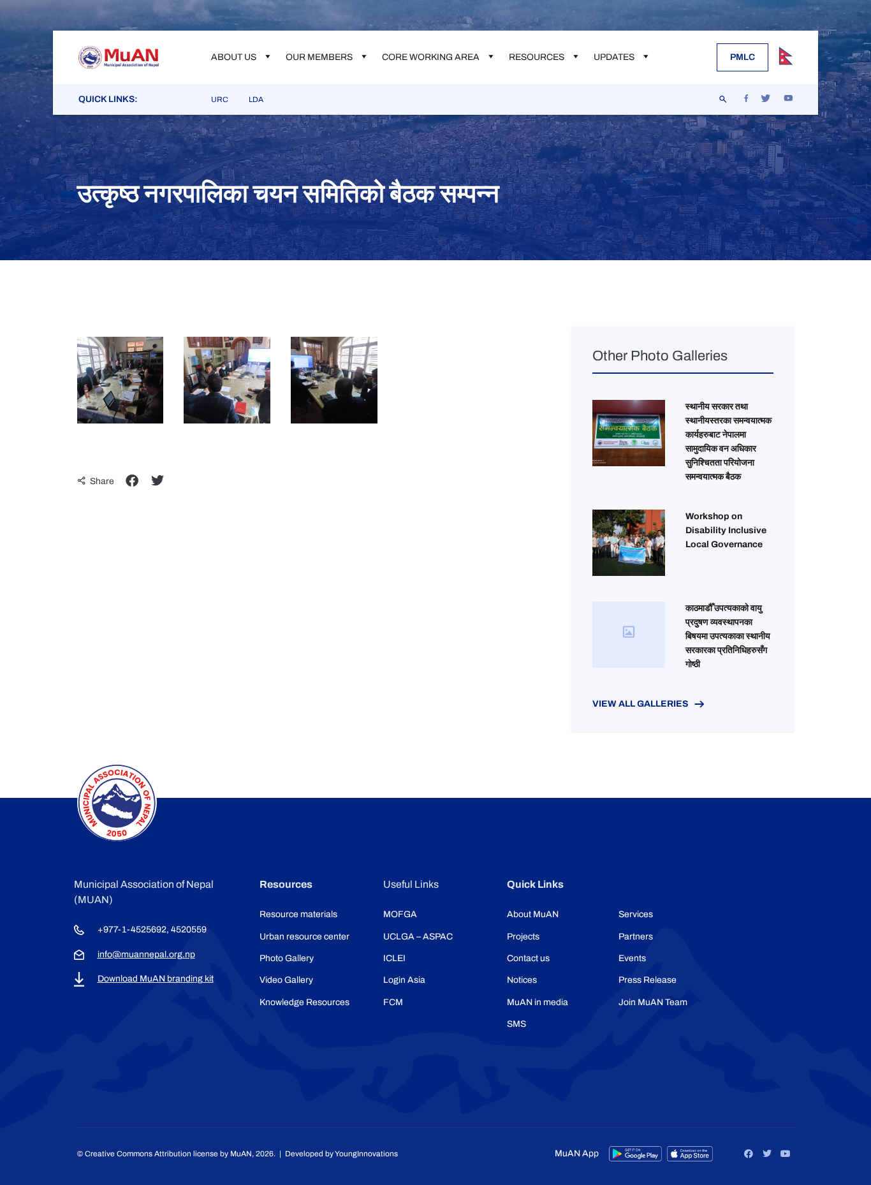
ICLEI (394, 958)
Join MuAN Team (652, 1002)
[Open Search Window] (723, 99)
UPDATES (614, 57)
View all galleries (640, 704)
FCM (393, 1002)
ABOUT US (233, 57)
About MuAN (533, 914)
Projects (523, 936)
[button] (132, 481)
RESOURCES (536, 57)
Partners (635, 936)
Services (635, 914)
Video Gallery (286, 980)
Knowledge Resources (304, 1002)
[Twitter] (767, 1154)
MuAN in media (537, 1002)
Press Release (647, 980)
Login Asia (404, 980)
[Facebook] (749, 1154)
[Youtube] (785, 1154)
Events (632, 958)
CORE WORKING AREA (430, 57)
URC (219, 99)
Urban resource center (304, 936)
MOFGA (400, 914)
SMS (516, 1024)
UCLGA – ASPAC (418, 936)
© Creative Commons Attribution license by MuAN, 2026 (175, 1153)
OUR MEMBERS (319, 57)
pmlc (742, 57)
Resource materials (298, 914)
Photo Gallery (287, 958)
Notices (522, 980)
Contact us (528, 958)
